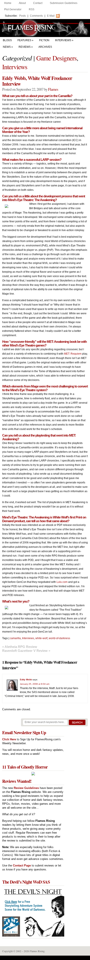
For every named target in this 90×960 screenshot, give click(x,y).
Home (7, 3)
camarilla (15, 638)
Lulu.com (62, 581)
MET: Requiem (72, 353)
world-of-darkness (59, 638)
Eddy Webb (26, 679)
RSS (31, 9)
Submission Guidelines (63, 3)
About (22, 3)
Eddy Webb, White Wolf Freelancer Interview (37, 80)
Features (24, 40)
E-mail (51, 15)
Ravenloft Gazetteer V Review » (26, 650)
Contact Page (22, 865)
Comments (36, 15)
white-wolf (41, 638)
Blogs (7, 40)
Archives (45, 46)
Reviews (25, 46)
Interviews (63, 40)
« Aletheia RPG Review (19, 647)
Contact (37, 3)
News (7, 46)
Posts (22, 15)
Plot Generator (12, 9)
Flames (53, 89)
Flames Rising (45, 28)
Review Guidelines (26, 788)
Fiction (44, 40)
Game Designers (56, 57)
